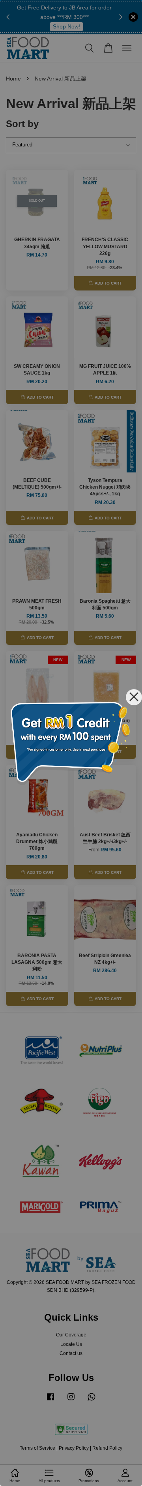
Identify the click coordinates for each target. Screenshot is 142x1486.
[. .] (71, 743)
